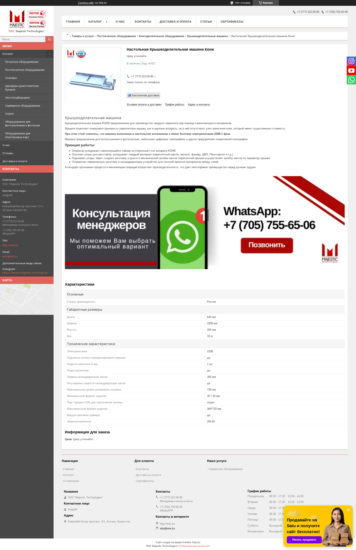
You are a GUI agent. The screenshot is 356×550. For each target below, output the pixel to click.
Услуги (9, 113)
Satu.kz (196, 542)
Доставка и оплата (14, 161)
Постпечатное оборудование (24, 70)
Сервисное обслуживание (225, 469)
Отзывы (7, 153)
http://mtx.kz (10, 245)
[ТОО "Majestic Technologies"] (26, 19)
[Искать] (49, 39)
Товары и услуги (83, 36)
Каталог (7, 54)
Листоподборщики (17, 97)
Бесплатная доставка (145, 95)
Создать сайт (86, 2)
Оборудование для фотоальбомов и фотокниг (22, 123)
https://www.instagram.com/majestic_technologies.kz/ (26, 272)
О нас (6, 145)
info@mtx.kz (10, 256)
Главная (73, 21)
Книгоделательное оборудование (161, 36)
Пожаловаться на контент (195, 546)
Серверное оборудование (22, 105)
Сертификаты (232, 21)
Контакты (143, 21)
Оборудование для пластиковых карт (17, 135)
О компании (71, 481)
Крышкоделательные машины (207, 36)
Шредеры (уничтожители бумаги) (22, 87)
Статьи (206, 21)
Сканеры (11, 78)
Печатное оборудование (22, 62)
